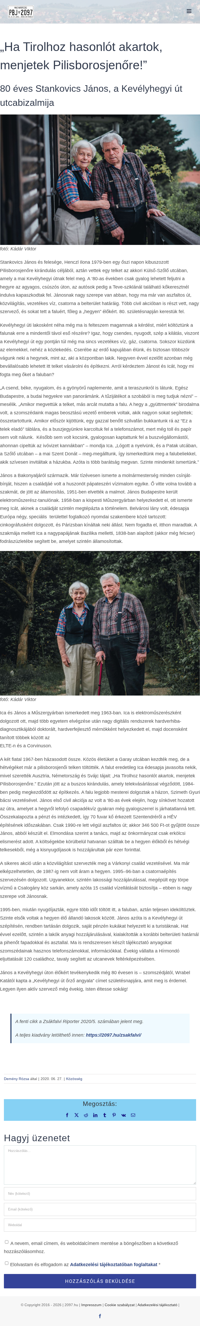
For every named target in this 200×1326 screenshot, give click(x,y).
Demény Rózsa (16, 1079)
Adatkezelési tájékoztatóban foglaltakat (114, 1264)
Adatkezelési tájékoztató (157, 1305)
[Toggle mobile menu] (189, 11)
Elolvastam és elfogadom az (85, 1264)
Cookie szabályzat (120, 1305)
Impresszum (91, 1305)
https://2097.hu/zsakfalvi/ (113, 1035)
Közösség (74, 1079)
